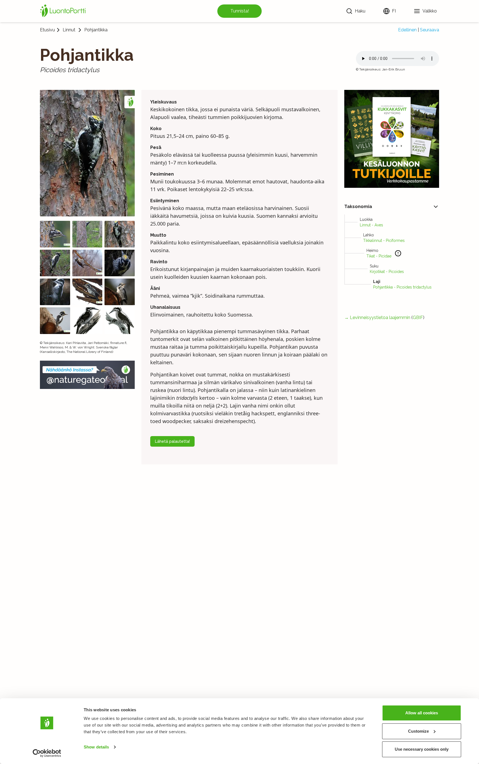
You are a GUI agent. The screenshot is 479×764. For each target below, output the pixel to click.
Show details (96, 747)
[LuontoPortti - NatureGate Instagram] (87, 375)
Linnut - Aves (371, 225)
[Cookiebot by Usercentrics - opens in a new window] (47, 753)
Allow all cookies (421, 712)
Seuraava (429, 29)
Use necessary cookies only (422, 749)
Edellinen (407, 29)
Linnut (69, 30)
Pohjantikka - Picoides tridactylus (402, 287)
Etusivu (47, 29)
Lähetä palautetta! (172, 441)
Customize (418, 731)
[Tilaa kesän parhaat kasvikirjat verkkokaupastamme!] (391, 139)
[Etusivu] (64, 11)
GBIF (418, 317)
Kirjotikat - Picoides (387, 271)
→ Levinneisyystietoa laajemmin (377, 317)
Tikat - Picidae (378, 256)
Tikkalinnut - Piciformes (384, 240)
